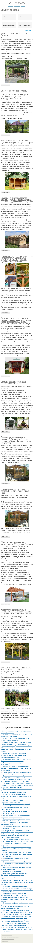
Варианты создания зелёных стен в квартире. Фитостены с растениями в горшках (15, 816)
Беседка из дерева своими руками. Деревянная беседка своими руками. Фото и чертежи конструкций (16, 439)
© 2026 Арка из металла (7, 935)
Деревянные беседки (9, 25)
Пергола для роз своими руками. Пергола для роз (17, 927)
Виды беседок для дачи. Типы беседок (15, 34)
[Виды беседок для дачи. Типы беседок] (17, 71)
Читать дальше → (6, 85)
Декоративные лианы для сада (12, 871)
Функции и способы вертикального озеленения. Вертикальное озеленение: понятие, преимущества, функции (16, 749)
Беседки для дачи (9, 16)
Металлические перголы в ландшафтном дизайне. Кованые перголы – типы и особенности (16, 611)
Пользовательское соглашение (13, 937)
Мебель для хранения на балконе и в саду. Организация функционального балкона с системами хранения (16, 899)
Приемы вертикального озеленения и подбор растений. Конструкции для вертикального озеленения (17, 831)
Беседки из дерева (25, 16)
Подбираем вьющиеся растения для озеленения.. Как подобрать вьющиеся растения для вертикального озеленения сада (17, 854)
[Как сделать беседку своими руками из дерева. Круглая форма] (17, 181)
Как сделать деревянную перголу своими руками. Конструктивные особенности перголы (16, 760)
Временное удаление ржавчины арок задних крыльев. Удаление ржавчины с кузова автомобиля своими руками (16, 768)
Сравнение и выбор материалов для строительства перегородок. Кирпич (13, 801)
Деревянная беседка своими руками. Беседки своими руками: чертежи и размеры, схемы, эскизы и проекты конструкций (16, 320)
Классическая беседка (25, 25)
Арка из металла (17, 3)
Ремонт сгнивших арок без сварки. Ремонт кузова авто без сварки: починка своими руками (16, 777)
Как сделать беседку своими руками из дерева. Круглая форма (17, 141)
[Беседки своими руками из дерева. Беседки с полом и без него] (17, 518)
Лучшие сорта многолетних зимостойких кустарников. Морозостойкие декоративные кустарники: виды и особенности (13, 755)
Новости (17, 6)
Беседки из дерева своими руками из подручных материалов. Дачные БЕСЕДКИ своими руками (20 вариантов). (17, 258)
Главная (10, 6)
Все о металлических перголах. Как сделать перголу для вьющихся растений (16, 669)
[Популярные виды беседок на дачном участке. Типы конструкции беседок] (17, 126)
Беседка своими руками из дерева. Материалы (13, 382)
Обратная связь (5, 941)
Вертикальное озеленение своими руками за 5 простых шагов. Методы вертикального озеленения (16, 805)
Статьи (23, 6)
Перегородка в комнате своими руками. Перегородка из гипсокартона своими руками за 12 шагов (16, 796)
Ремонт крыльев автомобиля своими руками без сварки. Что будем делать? (16, 773)
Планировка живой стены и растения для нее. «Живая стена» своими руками (15, 820)
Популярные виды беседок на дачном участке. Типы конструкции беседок (15, 96)
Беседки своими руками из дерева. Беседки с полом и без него (15, 490)
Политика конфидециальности (8, 939)
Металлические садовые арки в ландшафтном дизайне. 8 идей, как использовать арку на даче (15, 921)
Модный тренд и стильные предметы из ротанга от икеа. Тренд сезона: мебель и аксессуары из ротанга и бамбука (17, 882)
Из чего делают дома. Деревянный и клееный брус (17, 746)
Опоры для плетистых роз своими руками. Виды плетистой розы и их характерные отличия (16, 924)
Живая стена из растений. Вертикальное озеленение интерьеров (14, 812)
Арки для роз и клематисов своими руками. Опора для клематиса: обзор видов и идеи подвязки (16, 917)
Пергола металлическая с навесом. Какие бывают (17, 862)
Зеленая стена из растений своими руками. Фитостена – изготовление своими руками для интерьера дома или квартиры (14, 835)
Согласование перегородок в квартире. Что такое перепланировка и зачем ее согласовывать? (16, 743)
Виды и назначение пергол (10, 740)
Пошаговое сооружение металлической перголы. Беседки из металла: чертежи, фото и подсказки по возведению (17, 545)
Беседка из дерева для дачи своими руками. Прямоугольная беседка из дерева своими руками (17, 199)
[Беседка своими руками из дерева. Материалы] (17, 423)
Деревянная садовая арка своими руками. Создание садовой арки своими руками (14, 874)
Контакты (4, 937)
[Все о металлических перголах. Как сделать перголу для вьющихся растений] (17, 697)
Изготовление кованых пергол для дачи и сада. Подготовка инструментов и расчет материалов (16, 780)
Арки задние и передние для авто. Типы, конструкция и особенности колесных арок (14, 894)
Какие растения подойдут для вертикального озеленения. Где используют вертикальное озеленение (17, 840)
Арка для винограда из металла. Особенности (15, 738)
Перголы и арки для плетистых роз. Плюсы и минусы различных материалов (15, 907)
